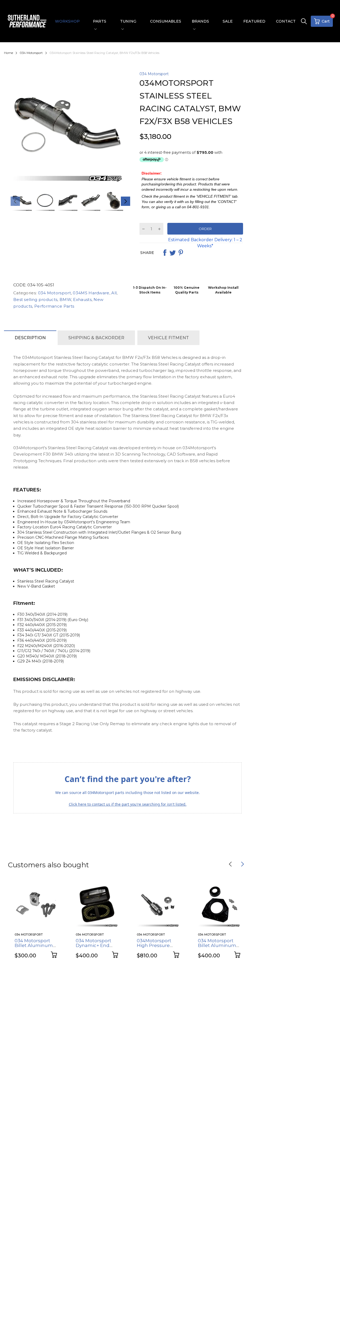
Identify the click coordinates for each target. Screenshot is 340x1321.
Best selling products (35, 299)
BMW (64, 299)
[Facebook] (165, 252)
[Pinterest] (180, 252)
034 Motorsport (154, 73)
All (113, 292)
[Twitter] (172, 252)
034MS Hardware (90, 292)
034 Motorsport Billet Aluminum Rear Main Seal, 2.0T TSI (217, 948)
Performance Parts (53, 306)
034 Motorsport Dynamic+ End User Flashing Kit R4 (95, 948)
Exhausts (82, 299)
